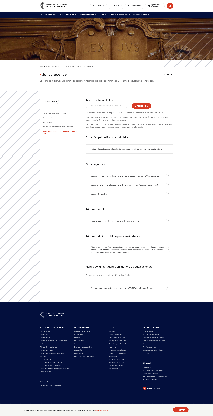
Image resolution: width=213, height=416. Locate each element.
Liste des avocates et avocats (153, 338)
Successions (113, 369)
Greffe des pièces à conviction (50, 365)
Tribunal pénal (47, 122)
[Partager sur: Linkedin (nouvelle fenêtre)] (168, 74)
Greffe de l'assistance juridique (51, 362)
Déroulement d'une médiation (50, 386)
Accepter (181, 410)
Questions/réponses (150, 373)
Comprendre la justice (82, 331)
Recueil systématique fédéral (153, 344)
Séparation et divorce (116, 365)
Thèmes (102, 15)
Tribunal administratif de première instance (58, 127)
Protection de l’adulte (116, 359)
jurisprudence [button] (58, 80)
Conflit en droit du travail (117, 338)
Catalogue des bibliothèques (153, 350)
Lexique (146, 353)
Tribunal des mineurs (47, 350)
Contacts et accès (140, 15)
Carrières (77, 344)
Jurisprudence (148, 331)
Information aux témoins (117, 350)
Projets (77, 338)
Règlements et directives (83, 347)
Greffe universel (45, 372)
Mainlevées (113, 356)
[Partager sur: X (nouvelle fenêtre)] (164, 74)
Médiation (70, 15)
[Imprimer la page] (171, 74)
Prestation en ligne (149, 347)
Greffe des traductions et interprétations (54, 369)
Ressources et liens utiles (119, 15)
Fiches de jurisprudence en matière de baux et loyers (60, 132)
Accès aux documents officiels (154, 370)
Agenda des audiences (151, 334)
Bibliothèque (78, 353)
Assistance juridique (116, 334)
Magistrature (79, 341)
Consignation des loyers (117, 341)
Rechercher (142, 106)
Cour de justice (48, 118)
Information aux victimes (117, 353)
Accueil (42, 66)
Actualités (78, 350)
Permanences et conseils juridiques (155, 376)
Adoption (112, 331)
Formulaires (147, 367)
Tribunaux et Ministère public (51, 15)
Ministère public (45, 331)
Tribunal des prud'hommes (49, 347)
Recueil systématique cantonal (154, 341)
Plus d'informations (101, 410)
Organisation (78, 334)
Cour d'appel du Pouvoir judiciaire (54, 113)
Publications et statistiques (84, 356)
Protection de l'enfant (116, 362)
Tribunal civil (44, 334)
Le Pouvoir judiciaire (86, 15)
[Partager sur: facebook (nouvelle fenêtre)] (160, 74)
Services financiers (150, 379)
